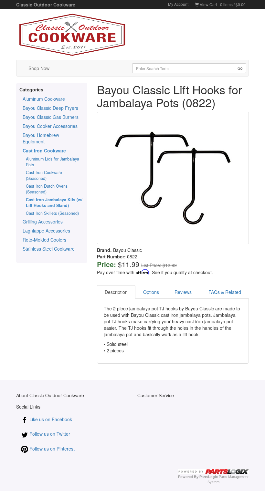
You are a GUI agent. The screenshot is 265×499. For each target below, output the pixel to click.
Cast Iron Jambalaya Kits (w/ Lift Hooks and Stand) (54, 202)
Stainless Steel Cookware (49, 248)
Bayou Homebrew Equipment (41, 138)
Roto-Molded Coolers (44, 239)
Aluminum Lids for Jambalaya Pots (52, 162)
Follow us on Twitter (49, 434)
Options (151, 292)
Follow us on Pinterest (51, 448)
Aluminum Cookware (44, 99)
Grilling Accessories (43, 221)
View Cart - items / (222, 4)
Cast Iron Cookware (44, 150)
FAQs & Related (224, 292)
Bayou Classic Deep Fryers (50, 108)
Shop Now (38, 68)
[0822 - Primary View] (173, 178)
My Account (178, 4)
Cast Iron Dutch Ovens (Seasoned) (47, 189)
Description (116, 292)
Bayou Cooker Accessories (50, 126)
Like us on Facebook (50, 419)
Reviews (184, 292)
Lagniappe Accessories (46, 230)
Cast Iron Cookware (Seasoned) (44, 175)
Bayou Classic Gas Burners (51, 117)
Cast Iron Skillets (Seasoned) (52, 213)
